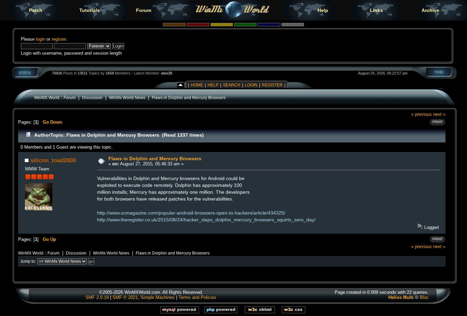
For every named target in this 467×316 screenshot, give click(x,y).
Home (197, 85)
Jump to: (28, 261)
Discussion (92, 97)
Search (231, 85)
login (40, 39)
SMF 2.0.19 (97, 297)
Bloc (424, 297)
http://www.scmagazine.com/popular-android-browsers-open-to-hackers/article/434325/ (191, 213)
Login (251, 85)
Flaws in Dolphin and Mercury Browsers (189, 97)
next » (439, 114)
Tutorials (89, 10)
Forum (143, 10)
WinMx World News (127, 97)
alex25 (166, 73)
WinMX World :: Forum (55, 97)
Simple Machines (158, 297)
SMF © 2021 (125, 297)
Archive (430, 10)
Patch (35, 10)
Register (272, 85)
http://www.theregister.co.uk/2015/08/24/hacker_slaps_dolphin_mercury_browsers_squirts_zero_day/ (206, 219)
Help (323, 10)
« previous (421, 114)
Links (376, 10)
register (59, 39)
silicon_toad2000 (53, 160)
